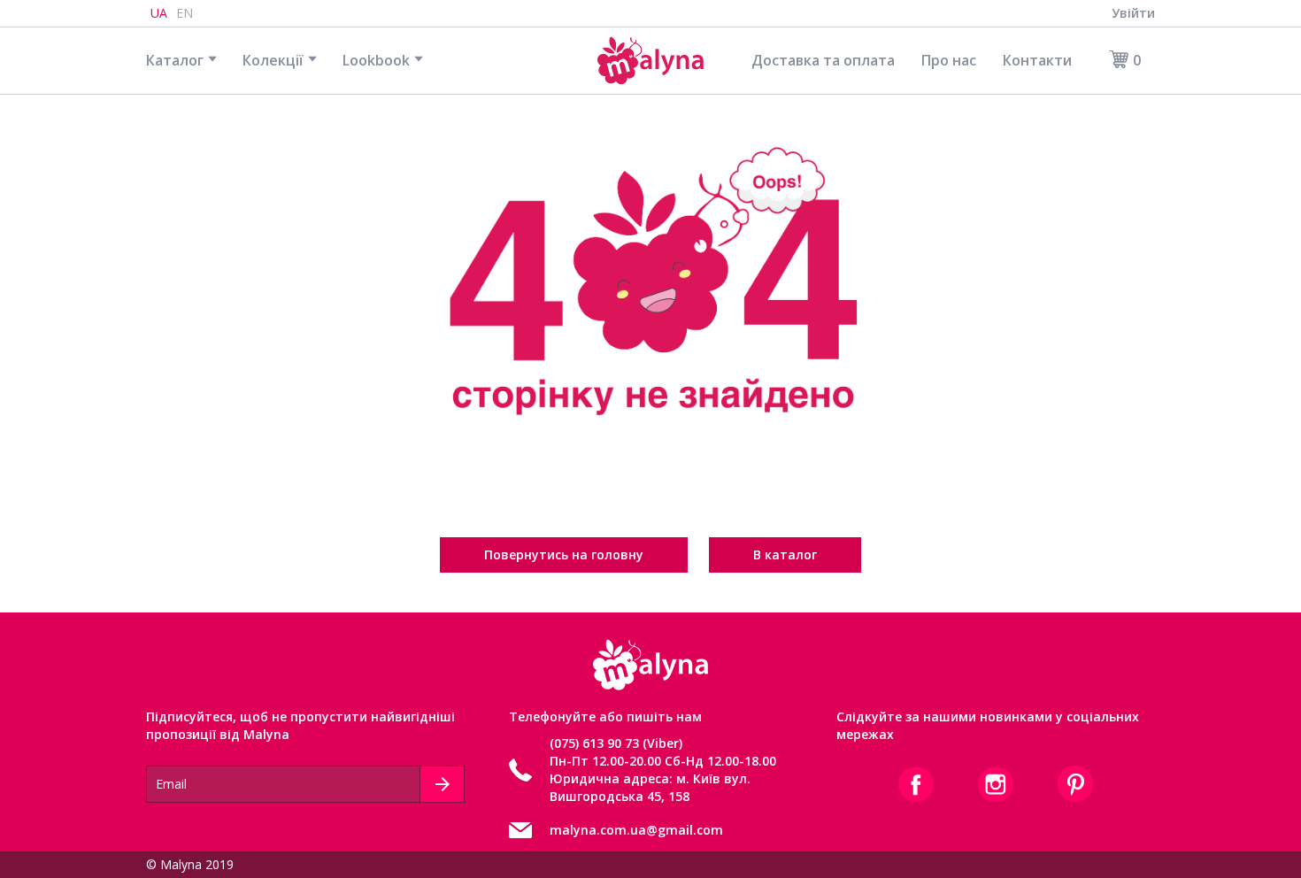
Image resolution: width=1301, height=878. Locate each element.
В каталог (785, 554)
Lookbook (376, 60)
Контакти (1037, 60)
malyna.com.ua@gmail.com (636, 829)
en (184, 12)
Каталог (175, 60)
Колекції (273, 60)
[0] (1113, 59)
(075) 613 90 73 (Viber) (616, 743)
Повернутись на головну (563, 554)
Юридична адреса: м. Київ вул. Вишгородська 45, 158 (650, 787)
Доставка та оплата (823, 60)
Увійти (1133, 12)
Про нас (948, 60)
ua (158, 12)
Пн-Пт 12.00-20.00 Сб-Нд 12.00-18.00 (663, 760)
